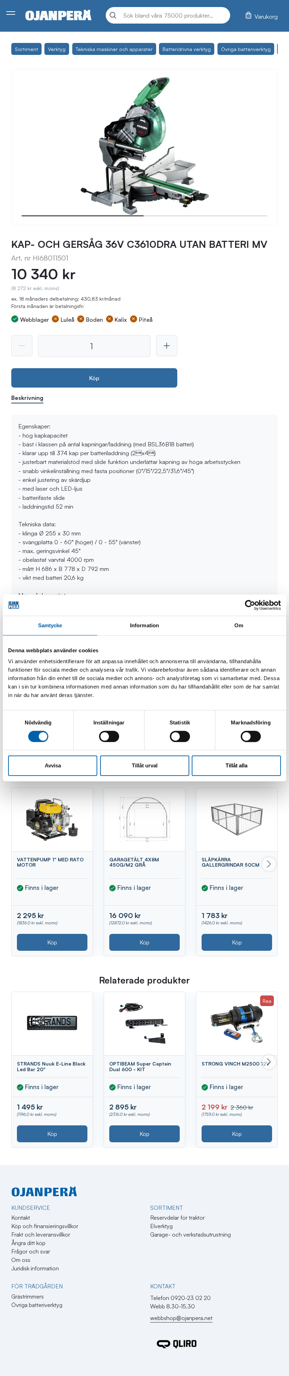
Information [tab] (144, 625)
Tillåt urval (145, 765)
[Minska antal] (21, 345)
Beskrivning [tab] (27, 397)
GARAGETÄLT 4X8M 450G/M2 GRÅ (134, 862)
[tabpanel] (144, 586)
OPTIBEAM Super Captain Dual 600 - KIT (140, 1066)
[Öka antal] (166, 345)
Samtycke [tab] (50, 625)
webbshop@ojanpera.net (181, 1317)
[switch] (109, 736)
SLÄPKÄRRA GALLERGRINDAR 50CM (230, 862)
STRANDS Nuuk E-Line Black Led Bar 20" (51, 1066)
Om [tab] (238, 625)
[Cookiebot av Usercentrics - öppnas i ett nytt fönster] (250, 605)
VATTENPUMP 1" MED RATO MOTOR (50, 862)
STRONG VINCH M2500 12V (236, 1064)
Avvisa (53, 765)
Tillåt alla (236, 765)
